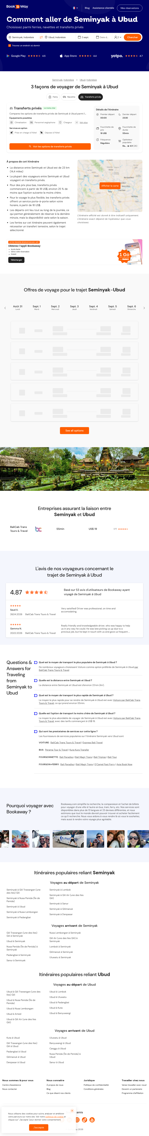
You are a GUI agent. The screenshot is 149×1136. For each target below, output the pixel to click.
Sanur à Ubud (56, 1062)
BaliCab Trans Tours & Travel (124, 146)
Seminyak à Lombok (60, 889)
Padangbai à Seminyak (19, 955)
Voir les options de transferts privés (52, 146)
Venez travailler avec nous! (134, 1085)
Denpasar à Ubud (16, 1062)
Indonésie (69, 80)
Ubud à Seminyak (16, 941)
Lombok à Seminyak (60, 946)
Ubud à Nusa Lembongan (20, 1008)
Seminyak (57, 80)
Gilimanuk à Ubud (16, 1056)
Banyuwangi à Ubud (60, 1043)
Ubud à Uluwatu (57, 997)
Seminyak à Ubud (16, 906)
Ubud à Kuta (56, 1007)
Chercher (132, 37)
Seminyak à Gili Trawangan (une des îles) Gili (23, 891)
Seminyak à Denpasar (61, 914)
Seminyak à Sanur (58, 903)
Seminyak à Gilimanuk (61, 908)
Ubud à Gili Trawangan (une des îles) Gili (23, 993)
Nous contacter (9, 1089)
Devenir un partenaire (132, 1089)
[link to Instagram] (77, 1119)
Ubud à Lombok (57, 991)
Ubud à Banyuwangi (60, 1013)
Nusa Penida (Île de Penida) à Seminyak (22, 948)
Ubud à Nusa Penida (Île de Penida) (21, 1002)
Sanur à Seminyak (16, 960)
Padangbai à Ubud (16, 1051)
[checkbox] (9, 45)
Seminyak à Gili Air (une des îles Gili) (66, 897)
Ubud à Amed (14, 1013)
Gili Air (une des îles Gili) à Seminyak (63, 940)
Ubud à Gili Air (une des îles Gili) (21, 1021)
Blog (48, 1089)
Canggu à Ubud (57, 1048)
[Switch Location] (41, 37)
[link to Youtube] (92, 1119)
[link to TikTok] (84, 1119)
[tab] (53, 97)
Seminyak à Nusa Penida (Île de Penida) (23, 900)
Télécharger (16, 260)
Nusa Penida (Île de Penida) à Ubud (65, 1055)
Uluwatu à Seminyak (60, 957)
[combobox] (23, 37)
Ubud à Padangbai (59, 1002)
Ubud (82, 80)
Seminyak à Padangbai (19, 917)
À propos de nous (55, 1085)
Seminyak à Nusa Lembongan (22, 912)
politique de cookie (54, 1116)
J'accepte (38, 1127)
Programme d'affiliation (132, 1093)
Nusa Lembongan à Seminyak (65, 932)
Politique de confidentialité (96, 1085)
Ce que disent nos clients (58, 1093)
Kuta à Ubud (13, 1037)
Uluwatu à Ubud (57, 1037)
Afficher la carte (110, 185)
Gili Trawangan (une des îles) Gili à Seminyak (22, 934)
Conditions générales (93, 1089)
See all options (74, 430)
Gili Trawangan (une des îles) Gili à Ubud (22, 1045)
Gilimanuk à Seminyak (61, 952)
